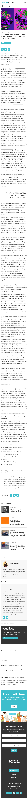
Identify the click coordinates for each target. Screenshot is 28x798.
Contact (14, 780)
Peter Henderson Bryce (7, 149)
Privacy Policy (14, 789)
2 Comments (6, 42)
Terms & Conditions (14, 786)
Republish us (14, 770)
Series (22, 6)
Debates (15, 6)
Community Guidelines (14, 783)
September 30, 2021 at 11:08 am (16, 677)
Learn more (6, 640)
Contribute (14, 777)
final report (9, 203)
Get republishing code (10, 638)
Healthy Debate (7, 3)
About (25, 2)
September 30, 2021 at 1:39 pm (16, 665)
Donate (14, 706)
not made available (18, 104)
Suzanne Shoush (13, 32)
